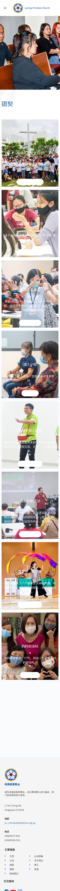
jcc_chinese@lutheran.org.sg (20, 822)
